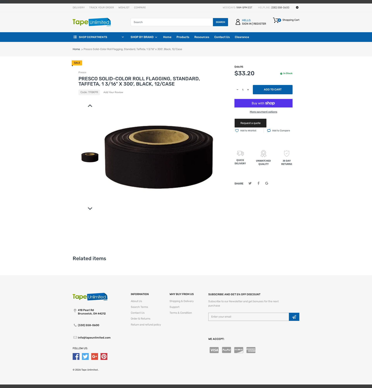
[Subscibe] (294, 317)
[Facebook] (258, 183)
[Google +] (94, 356)
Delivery (79, 7)
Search (220, 22)
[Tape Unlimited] (92, 22)
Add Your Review (113, 92)
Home (76, 49)
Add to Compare (281, 130)
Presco (82, 72)
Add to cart (273, 89)
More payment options (263, 111)
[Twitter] (250, 183)
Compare (140, 7)
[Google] (266, 183)
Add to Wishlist (248, 130)
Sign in (247, 23)
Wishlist (124, 7)
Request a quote (250, 123)
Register (259, 23)
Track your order (101, 7)
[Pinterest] (104, 356)
